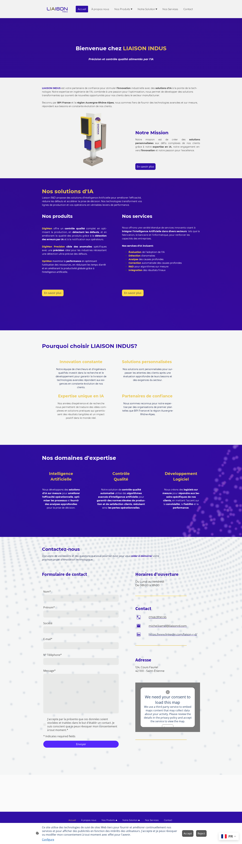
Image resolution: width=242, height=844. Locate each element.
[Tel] (139, 617)
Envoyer (81, 744)
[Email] (139, 626)
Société (47, 623)
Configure (48, 839)
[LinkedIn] (139, 634)
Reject (201, 833)
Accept (188, 833)
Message (49, 670)
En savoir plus (145, 166)
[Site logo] (57, 9)
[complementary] (229, 837)
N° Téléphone (52, 655)
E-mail (47, 639)
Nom (47, 591)
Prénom (49, 607)
